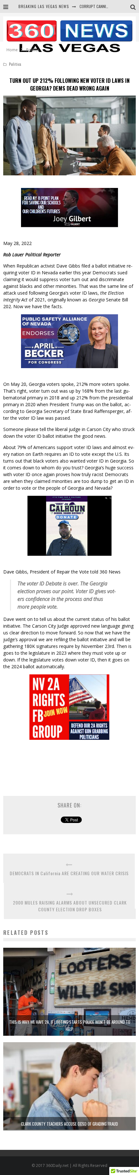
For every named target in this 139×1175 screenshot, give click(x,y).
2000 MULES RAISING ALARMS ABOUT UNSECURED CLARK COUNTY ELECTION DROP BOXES (70, 906)
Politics (15, 64)
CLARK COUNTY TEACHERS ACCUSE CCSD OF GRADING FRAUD (69, 1124)
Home (12, 50)
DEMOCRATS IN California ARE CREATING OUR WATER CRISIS (69, 873)
